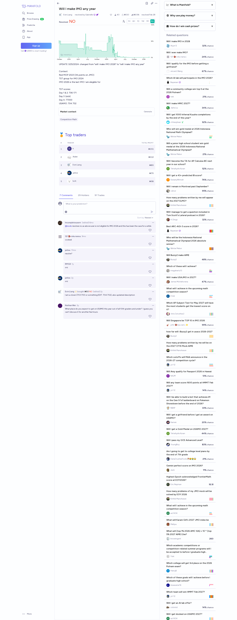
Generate (148, 111)
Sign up (36, 45)
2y (72, 278)
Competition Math (68, 119)
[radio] (129, 21)
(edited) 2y (97, 291)
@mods (68, 226)
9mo (84, 236)
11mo (73, 250)
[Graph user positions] (123, 21)
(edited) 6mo (88, 222)
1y (73, 264)
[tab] (66, 195)
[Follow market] (146, 3)
